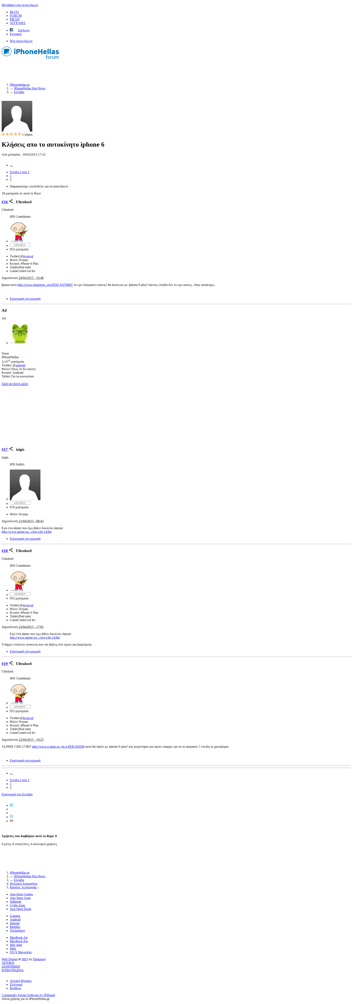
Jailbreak (15, 901)
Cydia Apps (17, 905)
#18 (5, 551)
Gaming (15, 916)
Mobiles (15, 927)
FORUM (16, 15)
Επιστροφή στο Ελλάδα (17, 794)
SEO (25, 959)
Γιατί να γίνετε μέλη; (15, 383)
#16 (5, 202)
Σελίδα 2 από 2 (19, 172)
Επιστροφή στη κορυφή (25, 298)
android (20, 365)
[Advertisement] (176, 414)
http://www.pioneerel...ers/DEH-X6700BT (45, 285)
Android (15, 919)
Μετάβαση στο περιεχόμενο (20, 5)
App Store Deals (20, 909)
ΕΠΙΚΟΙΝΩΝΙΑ (13, 970)
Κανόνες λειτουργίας (23, 887)
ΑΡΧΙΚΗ (8, 963)
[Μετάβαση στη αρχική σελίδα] (30, 59)
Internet (15, 923)
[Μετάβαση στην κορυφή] (3, 974)
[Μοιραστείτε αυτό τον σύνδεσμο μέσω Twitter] (11, 805)
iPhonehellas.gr (20, 872)
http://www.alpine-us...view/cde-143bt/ (27, 531)
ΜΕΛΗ (15, 19)
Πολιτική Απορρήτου (23, 883)
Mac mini (16, 945)
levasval (28, 256)
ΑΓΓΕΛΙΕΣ (17, 23)
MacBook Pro (19, 941)
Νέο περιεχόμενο (21, 41)
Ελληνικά (16, 984)
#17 (5, 449)
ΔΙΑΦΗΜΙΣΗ (11, 966)
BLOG (14, 12)
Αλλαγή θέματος (21, 981)
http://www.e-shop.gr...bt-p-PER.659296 (58, 746)
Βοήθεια (15, 988)
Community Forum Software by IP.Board (28, 995)
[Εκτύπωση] (11, 821)
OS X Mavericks (21, 952)
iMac (13, 948)
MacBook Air (19, 937)
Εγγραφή (15, 34)
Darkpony (39, 959)
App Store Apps (20, 898)
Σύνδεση (23, 30)
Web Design (10, 959)
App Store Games (21, 894)
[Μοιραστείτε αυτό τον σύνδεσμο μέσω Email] (11, 817)
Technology (17, 930)
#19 (5, 664)
